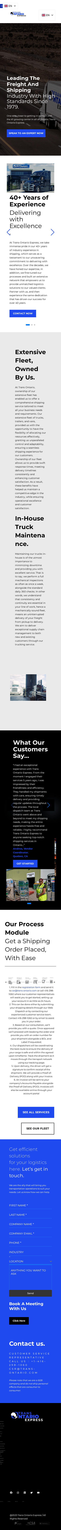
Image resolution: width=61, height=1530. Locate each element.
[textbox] (29, 1261)
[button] (28, 324)
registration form (31, 987)
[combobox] (30, 1261)
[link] (30, 245)
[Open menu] (2, 6)
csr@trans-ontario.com (24, 990)
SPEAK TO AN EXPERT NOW (26, 133)
